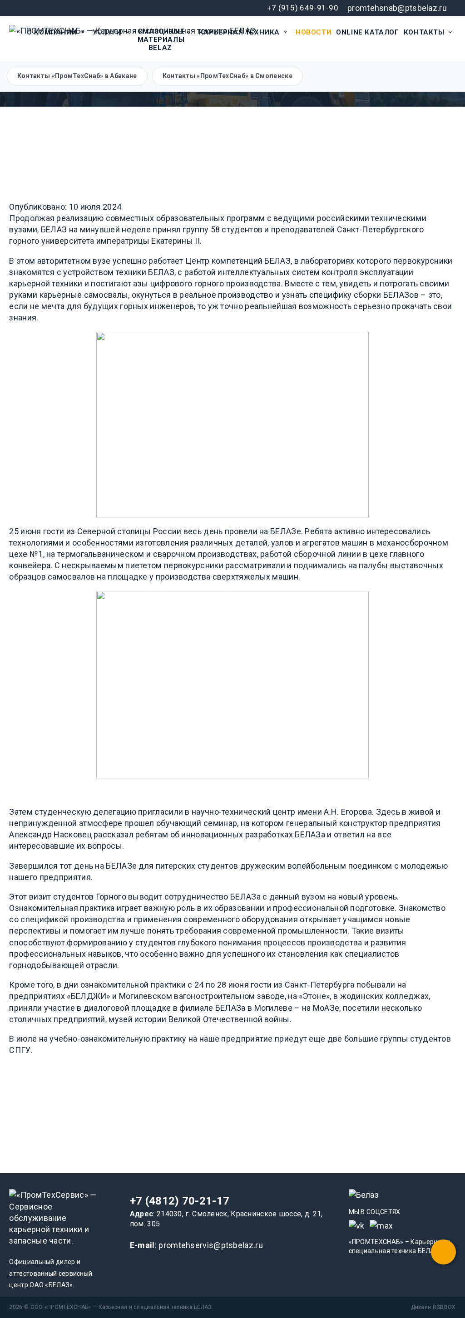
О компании (52, 32)
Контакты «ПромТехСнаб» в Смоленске (227, 75)
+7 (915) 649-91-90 (302, 7)
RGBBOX (444, 1307)
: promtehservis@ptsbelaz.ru (196, 1245)
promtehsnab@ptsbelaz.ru (397, 8)
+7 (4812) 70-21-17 (179, 1201)
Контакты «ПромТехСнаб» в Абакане (77, 75)
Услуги (107, 32)
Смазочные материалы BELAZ (161, 39)
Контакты (424, 32)
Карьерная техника (239, 32)
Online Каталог (367, 32)
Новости (313, 32)
